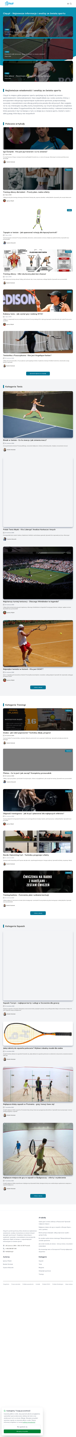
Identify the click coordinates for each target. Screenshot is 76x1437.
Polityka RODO (46, 1251)
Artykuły (42, 1184)
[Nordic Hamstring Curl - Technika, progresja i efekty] (38, 808)
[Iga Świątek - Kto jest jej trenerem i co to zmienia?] (38, 138)
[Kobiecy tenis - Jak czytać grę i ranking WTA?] (38, 300)
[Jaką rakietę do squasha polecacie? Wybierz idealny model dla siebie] (38, 1000)
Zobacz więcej (38, 654)
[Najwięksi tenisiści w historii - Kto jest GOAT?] (38, 610)
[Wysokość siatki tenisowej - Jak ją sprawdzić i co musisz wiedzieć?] (38, 49)
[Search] (71, 4)
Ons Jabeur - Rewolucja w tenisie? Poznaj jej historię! (27, 76)
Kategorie (43, 1224)
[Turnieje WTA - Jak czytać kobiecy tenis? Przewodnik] (38, 26)
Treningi (41, 1241)
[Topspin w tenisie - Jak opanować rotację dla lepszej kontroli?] (38, 219)
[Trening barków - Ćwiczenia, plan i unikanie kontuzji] (38, 848)
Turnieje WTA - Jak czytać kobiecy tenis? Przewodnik (21, 32)
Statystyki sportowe (45, 1238)
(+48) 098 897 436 (10, 1215)
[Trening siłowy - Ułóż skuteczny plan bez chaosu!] (38, 260)
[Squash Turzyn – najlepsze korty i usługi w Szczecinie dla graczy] (38, 932)
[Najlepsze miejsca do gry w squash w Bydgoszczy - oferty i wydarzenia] (38, 1116)
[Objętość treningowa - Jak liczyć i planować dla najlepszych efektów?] (38, 767)
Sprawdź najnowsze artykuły (38, 373)
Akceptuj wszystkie (22, 1431)
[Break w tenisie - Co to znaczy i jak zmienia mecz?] (38, 414)
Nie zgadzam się (22, 1427)
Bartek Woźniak (11, 449)
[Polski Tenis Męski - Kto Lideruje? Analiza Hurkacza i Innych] (38, 475)
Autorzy (6, 1224)
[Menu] (68, 3)
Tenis (40, 1231)
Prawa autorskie (15, 1251)
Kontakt (38, 1251)
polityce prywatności (29, 1422)
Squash (41, 1228)
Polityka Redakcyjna (57, 1251)
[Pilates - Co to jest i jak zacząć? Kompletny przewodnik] (38, 726)
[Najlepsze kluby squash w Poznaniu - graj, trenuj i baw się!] (38, 1051)
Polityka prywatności (28, 1251)
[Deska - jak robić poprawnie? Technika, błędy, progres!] (38, 686)
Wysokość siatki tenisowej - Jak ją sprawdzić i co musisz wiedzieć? (25, 54)
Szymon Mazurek (11, 506)
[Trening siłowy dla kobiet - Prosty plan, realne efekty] (38, 179)
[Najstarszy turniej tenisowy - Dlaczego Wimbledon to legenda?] (38, 539)
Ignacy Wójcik (10, 579)
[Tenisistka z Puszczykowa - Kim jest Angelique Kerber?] (38, 342)
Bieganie (41, 1234)
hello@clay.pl (9, 1218)
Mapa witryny (69, 1251)
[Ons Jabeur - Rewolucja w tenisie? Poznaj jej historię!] (38, 71)
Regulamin (6, 1251)
